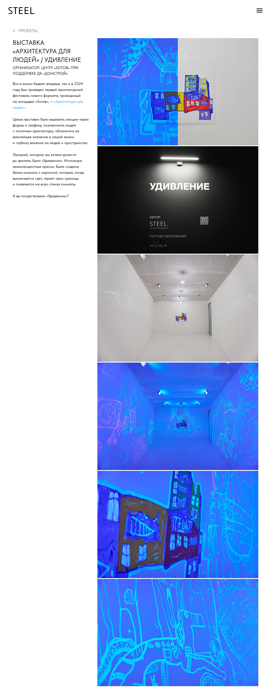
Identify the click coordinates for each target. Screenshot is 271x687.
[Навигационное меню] (260, 10)
